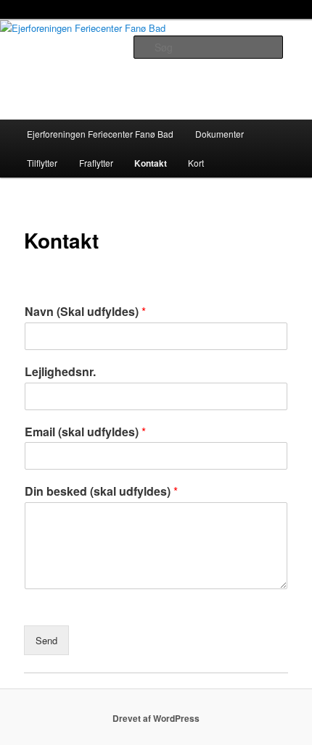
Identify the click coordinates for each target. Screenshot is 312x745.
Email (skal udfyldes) (85, 432)
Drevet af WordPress (156, 718)
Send (46, 640)
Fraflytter (96, 163)
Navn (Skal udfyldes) (85, 312)
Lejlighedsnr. (60, 372)
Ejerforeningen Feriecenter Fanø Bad (100, 134)
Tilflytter (42, 163)
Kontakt (150, 163)
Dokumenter (219, 134)
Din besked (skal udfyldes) (101, 491)
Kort (196, 163)
